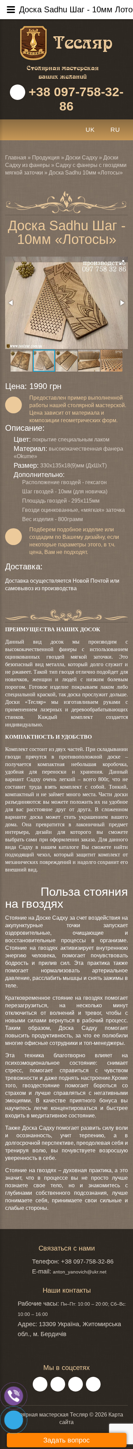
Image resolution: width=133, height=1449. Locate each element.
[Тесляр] (83, 30)
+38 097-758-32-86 (74, 99)
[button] (121, 262)
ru (115, 129)
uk (90, 129)
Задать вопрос (66, 1440)
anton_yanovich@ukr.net (79, 1272)
